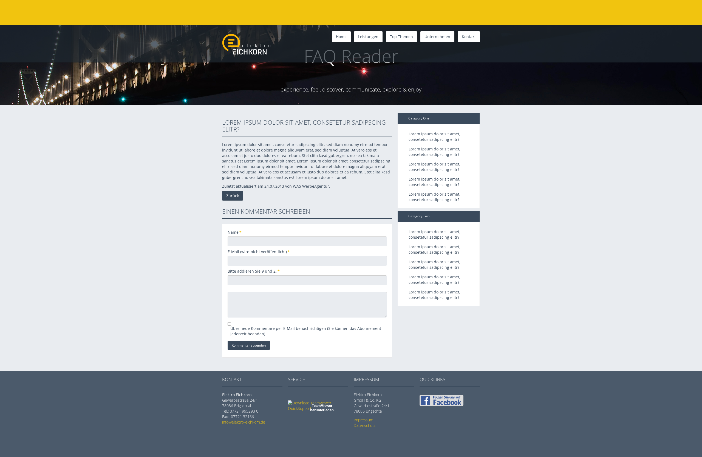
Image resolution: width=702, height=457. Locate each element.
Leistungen (368, 36)
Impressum (363, 419)
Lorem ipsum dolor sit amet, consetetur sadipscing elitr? (434, 136)
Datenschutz (364, 425)
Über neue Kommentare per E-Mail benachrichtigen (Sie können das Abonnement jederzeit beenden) (305, 331)
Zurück (232, 195)
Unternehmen (437, 36)
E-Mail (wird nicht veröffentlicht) (259, 251)
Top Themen (401, 36)
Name (237, 232)
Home (341, 36)
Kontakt (469, 36)
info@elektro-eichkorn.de (243, 422)
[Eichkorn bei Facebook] (441, 404)
